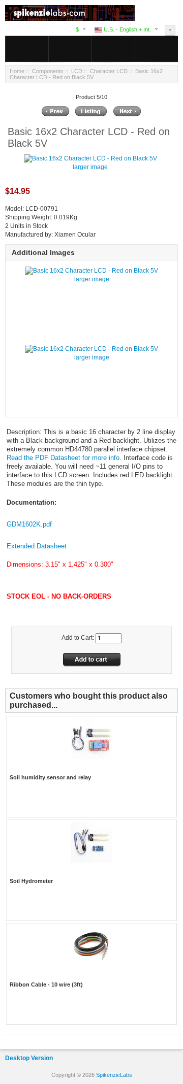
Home (17, 71)
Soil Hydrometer (31, 881)
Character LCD (109, 71)
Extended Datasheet (37, 546)
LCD (76, 71)
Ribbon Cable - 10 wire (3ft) (46, 984)
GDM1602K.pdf (29, 524)
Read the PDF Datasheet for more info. (64, 458)
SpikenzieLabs (114, 1075)
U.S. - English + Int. (126, 29)
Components (48, 71)
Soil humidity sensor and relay (50, 777)
